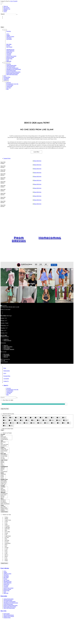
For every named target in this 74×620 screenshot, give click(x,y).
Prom (4, 368)
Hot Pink (7, 540)
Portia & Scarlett (7, 589)
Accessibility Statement (8, 349)
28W (26, 423)
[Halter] (4, 488)
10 (42, 417)
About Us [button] (5, 385)
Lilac (6, 534)
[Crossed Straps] (4, 456)
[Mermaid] (4, 496)
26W (19, 423)
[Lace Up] (4, 457)
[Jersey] (3, 478)
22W (6, 423)
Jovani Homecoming (8, 604)
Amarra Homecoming (8, 599)
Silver (6, 559)
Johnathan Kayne (7, 581)
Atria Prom (6, 575)
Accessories (6, 378)
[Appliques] (4, 467)
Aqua (6, 524)
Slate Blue (7, 528)
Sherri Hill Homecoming (9, 608)
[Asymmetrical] (4, 482)
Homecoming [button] (4, 596)
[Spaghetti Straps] (4, 509)
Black (6, 556)
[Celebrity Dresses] (5, 449)
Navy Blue (7, 531)
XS (53, 423)
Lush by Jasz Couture (8, 588)
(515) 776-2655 (13, 1)
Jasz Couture (6, 580)
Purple (6, 533)
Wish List (5, 6)
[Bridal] (6, 435)
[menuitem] (38, 6)
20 (5, 420)
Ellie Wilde (6, 577)
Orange (6, 547)
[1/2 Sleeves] (5, 500)
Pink (6, 539)
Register (5, 10)
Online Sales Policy (7, 346)
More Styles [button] (3, 610)
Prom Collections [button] (5, 568)
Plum (6, 544)
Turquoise (7, 525)
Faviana (5, 578)
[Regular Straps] (4, 507)
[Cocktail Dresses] (6, 439)
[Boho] (4, 443)
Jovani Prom (6, 584)
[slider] (66, 404)
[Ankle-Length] (4, 480)
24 (16, 420)
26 (22, 420)
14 (53, 417)
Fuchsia (7, 541)
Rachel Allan (6, 590)
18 (64, 417)
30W (33, 423)
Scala (4, 591)
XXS (47, 423)
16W (52, 420)
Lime (6, 523)
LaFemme (5, 586)
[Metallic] (2, 462)
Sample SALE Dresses (8, 616)
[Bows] (4, 470)
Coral (6, 549)
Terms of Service (7, 340)
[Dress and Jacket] (4, 444)
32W (40, 423)
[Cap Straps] (4, 506)
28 (28, 420)
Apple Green (8, 520)
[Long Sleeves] (5, 502)
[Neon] (2, 463)
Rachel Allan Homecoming (9, 606)
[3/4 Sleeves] (5, 501)
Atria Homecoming (7, 600)
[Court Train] (4, 484)
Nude (6, 552)
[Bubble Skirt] (5, 448)
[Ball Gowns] (4, 442)
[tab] (38, 385)
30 (33, 420)
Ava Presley (6, 576)
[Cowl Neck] (4, 487)
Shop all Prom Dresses (8, 615)
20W (66, 420)
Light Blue (7, 527)
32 (39, 420)
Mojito (6, 518)
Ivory (6, 550)
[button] (5, 30)
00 (11, 417)
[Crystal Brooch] (4, 471)
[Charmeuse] (3, 474)
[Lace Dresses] (4, 445)
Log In (5, 11)
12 (47, 417)
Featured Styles (6, 158)
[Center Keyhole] (5, 451)
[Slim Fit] (4, 497)
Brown (6, 554)
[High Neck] (4, 489)
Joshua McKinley (7, 582)
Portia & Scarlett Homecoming (10, 605)
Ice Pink (7, 537)
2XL (11, 425)
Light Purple (8, 536)
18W (59, 420)
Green (6, 521)
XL (5, 425)
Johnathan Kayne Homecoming (10, 602)
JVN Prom (5, 585)
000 (6, 417)
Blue (6, 530)
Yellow (6, 517)
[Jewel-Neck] (4, 491)
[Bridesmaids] (6, 436)
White (6, 560)
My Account (6, 7)
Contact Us (6, 339)
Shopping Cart (6, 8)
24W (12, 423)
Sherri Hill (5, 593)
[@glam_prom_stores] (18, 265)
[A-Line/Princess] (4, 493)
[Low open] (4, 458)
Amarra (5, 572)
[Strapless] (4, 510)
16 (59, 417)
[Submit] (16, 14)
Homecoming (50, 238)
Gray (6, 557)
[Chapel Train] (4, 483)
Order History (6, 355)
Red (6, 546)
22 (11, 420)
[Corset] (5, 452)
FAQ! (4, 373)
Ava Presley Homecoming (9, 601)
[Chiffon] (3, 475)
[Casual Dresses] (6, 438)
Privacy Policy (6, 348)
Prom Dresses (19, 239)
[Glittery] (2, 461)
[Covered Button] (4, 455)
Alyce (4, 571)
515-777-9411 (4, 335)
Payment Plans (6, 376)
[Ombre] (2, 465)
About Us (5, 345)
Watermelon (7, 543)
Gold (6, 553)
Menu (2, 27)
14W (45, 420)
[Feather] (3, 476)
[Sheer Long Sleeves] (5, 503)
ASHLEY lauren (7, 573)
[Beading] (4, 469)
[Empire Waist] (4, 494)
